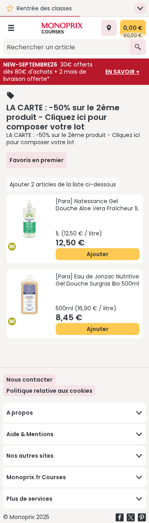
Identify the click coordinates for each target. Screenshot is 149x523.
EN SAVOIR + (122, 71)
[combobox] (66, 47)
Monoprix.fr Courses (36, 477)
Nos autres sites (30, 456)
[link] (49, 390)
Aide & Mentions (30, 434)
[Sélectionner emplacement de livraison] (109, 28)
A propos (19, 413)
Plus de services (29, 499)
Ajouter (97, 254)
